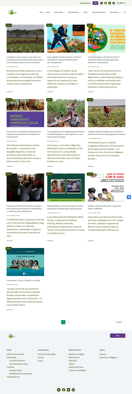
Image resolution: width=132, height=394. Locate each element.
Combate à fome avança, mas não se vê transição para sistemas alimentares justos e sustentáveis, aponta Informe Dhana (25, 60)
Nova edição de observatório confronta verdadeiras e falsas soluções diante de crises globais (64, 60)
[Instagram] (101, 3)
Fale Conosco (114, 12)
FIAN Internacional (15, 354)
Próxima (119, 322)
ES (124, 3)
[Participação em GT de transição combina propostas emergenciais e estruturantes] (66, 188)
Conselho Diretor (17, 360)
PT (121, 3)
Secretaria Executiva (18, 364)
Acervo (85, 12)
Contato (10, 367)
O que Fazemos (58, 12)
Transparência (13, 376)
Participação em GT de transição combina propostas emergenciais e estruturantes (65, 207)
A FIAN (47, 12)
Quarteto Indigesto (98, 12)
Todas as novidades (77, 370)
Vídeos (72, 364)
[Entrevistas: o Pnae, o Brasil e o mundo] (25, 262)
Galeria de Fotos (76, 367)
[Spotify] (113, 3)
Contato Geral (15, 370)
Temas (41, 357)
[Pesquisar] (124, 12)
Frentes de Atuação (47, 354)
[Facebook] (105, 3)
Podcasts (73, 360)
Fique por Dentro (73, 12)
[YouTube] (109, 3)
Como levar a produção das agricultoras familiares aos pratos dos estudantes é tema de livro (24, 134)
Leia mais (9, 92)
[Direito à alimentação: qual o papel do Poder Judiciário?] (106, 188)
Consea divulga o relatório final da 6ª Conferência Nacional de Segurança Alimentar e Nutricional (104, 60)
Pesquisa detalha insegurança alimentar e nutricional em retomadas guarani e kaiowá (106, 132)
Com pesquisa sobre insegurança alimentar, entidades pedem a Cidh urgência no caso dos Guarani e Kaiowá (66, 134)
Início (41, 12)
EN (118, 3)
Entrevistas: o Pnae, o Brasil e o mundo (23, 280)
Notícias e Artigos (76, 354)
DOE (95, 3)
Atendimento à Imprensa (20, 373)
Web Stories (74, 357)
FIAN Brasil (11, 357)
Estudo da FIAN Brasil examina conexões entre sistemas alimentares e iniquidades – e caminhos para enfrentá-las (25, 208)
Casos (40, 360)
